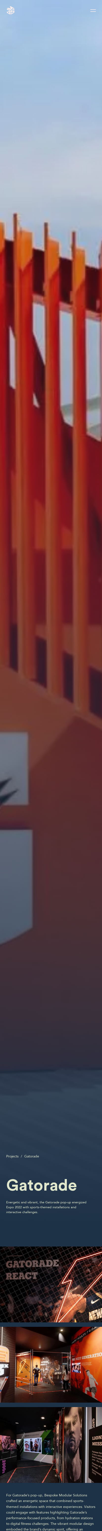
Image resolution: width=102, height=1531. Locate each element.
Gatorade (31, 1156)
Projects (12, 1156)
